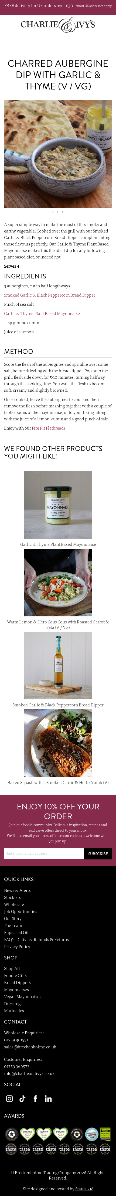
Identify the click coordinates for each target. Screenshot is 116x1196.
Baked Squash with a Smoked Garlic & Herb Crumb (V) (58, 783)
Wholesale (14, 905)
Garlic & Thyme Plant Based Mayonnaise (42, 314)
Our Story (13, 919)
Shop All (12, 969)
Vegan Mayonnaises (22, 997)
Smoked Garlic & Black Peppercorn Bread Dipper (49, 295)
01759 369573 (16, 1067)
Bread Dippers (17, 983)
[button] (53, 212)
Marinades (14, 1011)
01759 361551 (16, 1040)
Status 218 (84, 1189)
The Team (13, 926)
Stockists (12, 898)
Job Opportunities (20, 912)
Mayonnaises (16, 990)
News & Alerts (17, 891)
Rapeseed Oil (16, 933)
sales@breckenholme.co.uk (30, 1047)
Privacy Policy (17, 947)
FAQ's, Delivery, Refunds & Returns (36, 940)
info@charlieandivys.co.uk (29, 1074)
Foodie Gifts (15, 976)
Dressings (13, 1004)
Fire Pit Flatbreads (49, 428)
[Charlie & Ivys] (58, 24)
